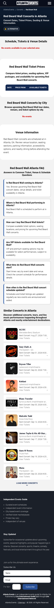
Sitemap (21, 602)
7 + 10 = (6, 587)
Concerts (20, 10)
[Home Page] (27, 3)
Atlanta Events (8, 10)
